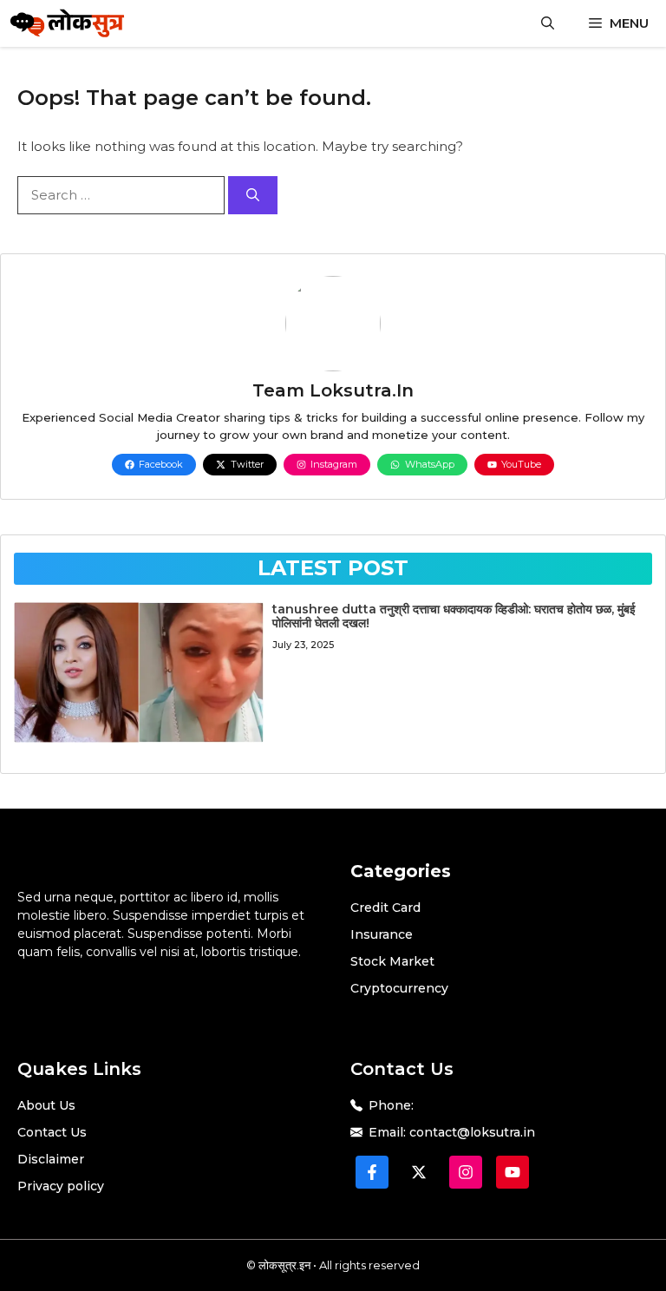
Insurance (381, 934)
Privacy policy (60, 1186)
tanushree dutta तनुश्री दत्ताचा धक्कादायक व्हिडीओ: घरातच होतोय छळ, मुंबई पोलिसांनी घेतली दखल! (454, 616)
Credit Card (385, 907)
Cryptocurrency (399, 988)
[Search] (253, 195)
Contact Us (52, 1132)
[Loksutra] (68, 23)
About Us (46, 1105)
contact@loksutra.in (472, 1132)
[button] (547, 23)
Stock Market (392, 961)
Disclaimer (50, 1159)
